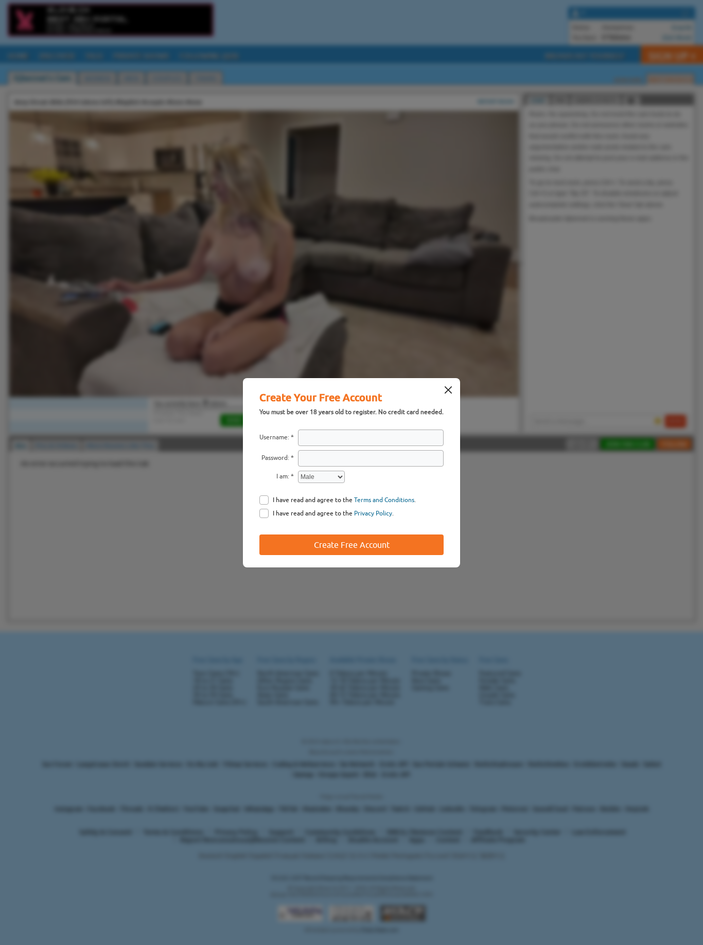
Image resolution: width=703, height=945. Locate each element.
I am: (282, 476)
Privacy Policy (373, 513)
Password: (275, 457)
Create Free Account (352, 544)
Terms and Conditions (384, 500)
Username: (274, 437)
